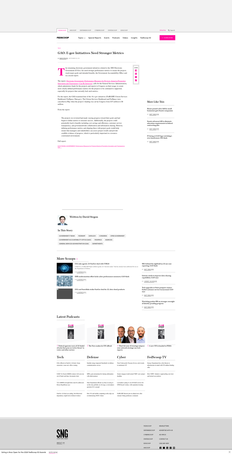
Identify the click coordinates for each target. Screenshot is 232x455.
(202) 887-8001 (164, 443)
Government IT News (67, 236)
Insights (134, 37)
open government (117, 236)
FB (160, 447)
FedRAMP (81, 236)
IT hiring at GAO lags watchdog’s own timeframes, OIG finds (159, 137)
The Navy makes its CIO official (100, 346)
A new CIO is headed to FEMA (160, 346)
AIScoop (73, 30)
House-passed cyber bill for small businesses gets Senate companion (160, 110)
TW (164, 447)
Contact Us (163, 439)
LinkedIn (167, 447)
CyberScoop (99, 30)
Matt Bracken (154, 114)
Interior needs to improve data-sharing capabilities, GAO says (156, 277)
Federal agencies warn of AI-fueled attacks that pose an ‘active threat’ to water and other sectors (70, 348)
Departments (97, 244)
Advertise (163, 30)
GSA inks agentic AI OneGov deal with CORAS (92, 264)
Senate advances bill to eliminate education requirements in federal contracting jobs (160, 123)
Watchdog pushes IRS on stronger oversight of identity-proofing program (158, 302)
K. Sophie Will (81, 272)
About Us (61, 443)
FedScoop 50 (145, 37)
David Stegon (64, 58)
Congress (103, 236)
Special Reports (94, 37)
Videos (125, 37)
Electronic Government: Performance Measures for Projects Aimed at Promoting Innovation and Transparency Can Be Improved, (92, 82)
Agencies (108, 240)
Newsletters (164, 426)
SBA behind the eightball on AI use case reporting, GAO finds (156, 265)
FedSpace (98, 240)
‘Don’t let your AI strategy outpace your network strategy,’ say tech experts (131, 348)
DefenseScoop (85, 30)
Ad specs (162, 435)
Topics (80, 37)
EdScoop (124, 30)
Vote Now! (53, 452)
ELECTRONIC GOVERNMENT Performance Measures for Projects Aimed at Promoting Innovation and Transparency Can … (91, 146)
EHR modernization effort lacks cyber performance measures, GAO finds (102, 276)
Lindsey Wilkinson (150, 281)
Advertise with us (166, 430)
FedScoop (62, 30)
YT (173, 447)
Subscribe (168, 38)
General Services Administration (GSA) (74, 244)
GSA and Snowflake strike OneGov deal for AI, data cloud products (100, 289)
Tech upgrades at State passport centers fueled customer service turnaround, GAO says (157, 290)
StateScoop (112, 30)
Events (106, 37)
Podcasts (116, 37)
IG (170, 447)
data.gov (92, 236)
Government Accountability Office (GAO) (75, 240)
